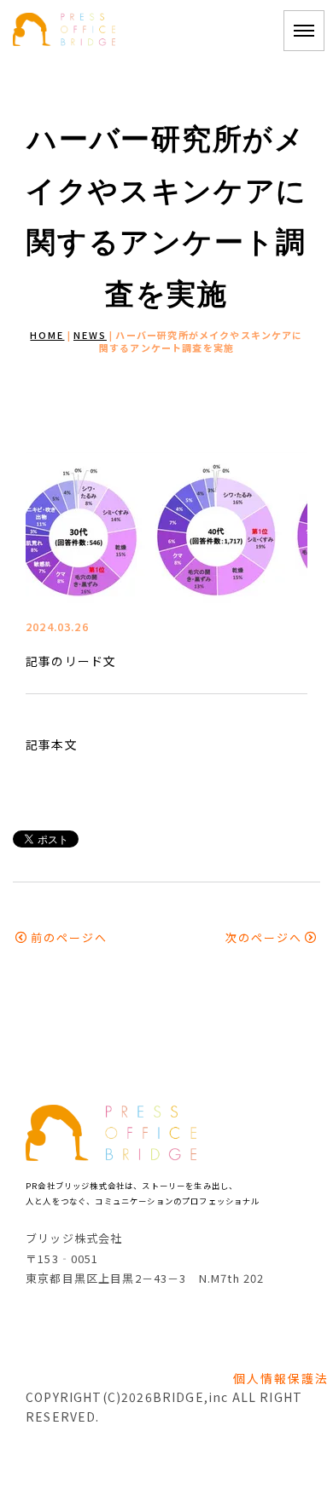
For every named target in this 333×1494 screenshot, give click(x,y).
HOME (47, 335)
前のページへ (69, 937)
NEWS (90, 335)
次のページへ (263, 937)
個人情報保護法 (281, 1378)
